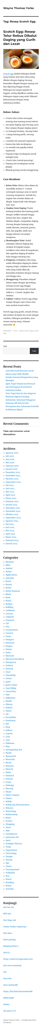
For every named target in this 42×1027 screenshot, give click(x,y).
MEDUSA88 (8, 998)
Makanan (10, 743)
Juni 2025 (10, 488)
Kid (7, 724)
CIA (7, 623)
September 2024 (13, 517)
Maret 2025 (11, 498)
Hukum (9, 707)
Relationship (11, 814)
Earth (8, 652)
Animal (9, 568)
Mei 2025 (10, 492)
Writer (9, 885)
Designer (10, 639)
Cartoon (9, 613)
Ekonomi (10, 656)
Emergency (11, 662)
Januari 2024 (11, 543)
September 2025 (13, 482)
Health (9, 701)
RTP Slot (7, 913)
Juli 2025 (10, 485)
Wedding (10, 882)
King (8, 727)
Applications (11, 575)
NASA (8, 772)
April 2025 (10, 495)
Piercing (9, 788)
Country (9, 633)
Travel (8, 866)
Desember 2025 (13, 472)
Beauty (9, 584)
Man (8, 746)
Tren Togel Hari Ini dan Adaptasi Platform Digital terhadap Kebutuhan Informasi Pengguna (21, 396)
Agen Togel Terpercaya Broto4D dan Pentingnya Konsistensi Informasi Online (20, 387)
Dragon (9, 646)
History (9, 704)
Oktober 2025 (12, 479)
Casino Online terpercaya (14, 926)
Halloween (10, 698)
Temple (9, 856)
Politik (9, 801)
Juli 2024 (10, 524)
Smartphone (11, 834)
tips (7, 863)
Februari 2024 (12, 540)
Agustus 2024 (12, 521)
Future (9, 678)
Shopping (10, 824)
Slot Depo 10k (9, 920)
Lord (8, 737)
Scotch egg (8, 74)
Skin (8, 830)
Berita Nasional (13, 591)
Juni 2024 (10, 527)
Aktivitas (10, 562)
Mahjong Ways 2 (11, 946)
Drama (9, 649)
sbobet (6, 1004)
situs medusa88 (10, 985)
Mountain (10, 759)
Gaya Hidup (11, 688)
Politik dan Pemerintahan (17, 805)
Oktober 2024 (12, 514)
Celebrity (10, 617)
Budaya (9, 604)
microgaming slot (14, 749)
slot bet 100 (8, 907)
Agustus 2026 (12, 453)
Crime (8, 636)
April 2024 (10, 534)
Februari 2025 (12, 501)
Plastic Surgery (12, 795)
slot (5, 972)
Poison (9, 798)
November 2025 (13, 475)
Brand (8, 600)
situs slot (7, 978)
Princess (9, 808)
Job (7, 714)
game (8, 681)
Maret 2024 (11, 537)
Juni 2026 (10, 459)
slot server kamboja (12, 965)
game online (11, 685)
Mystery (9, 769)
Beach (8, 581)
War (7, 876)
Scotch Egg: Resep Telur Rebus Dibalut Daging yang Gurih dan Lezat (20, 38)
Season (9, 821)
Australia (10, 578)
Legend (9, 733)
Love (8, 740)
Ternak (9, 860)
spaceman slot (12, 837)
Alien (8, 565)
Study (8, 847)
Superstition (11, 850)
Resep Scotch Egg (26, 331)
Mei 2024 (10, 530)
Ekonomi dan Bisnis (15, 659)
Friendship (11, 675)
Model (8, 753)
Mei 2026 (10, 462)
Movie (8, 762)
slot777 (6, 952)
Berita (8, 588)
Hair (8, 694)
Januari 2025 (11, 504)
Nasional (10, 775)
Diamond (10, 643)
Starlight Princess (14, 843)
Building (9, 607)
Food (15, 331)
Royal (8, 817)
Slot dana (7, 933)
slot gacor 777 (9, 1011)
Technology (11, 853)
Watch (9, 879)
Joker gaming (9, 939)
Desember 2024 (13, 508)
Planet (9, 792)
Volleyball (10, 873)
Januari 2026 (12, 469)
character (10, 620)
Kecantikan (11, 717)
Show (8, 827)
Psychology (11, 811)
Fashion (9, 665)
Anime (9, 571)
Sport (8, 840)
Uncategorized (12, 869)
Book (8, 597)
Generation (11, 691)
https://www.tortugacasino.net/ (18, 959)
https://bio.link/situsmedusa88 (17, 991)
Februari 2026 (12, 466)
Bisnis (8, 594)
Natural (9, 779)
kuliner (9, 730)
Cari (5, 346)
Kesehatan (11, 720)
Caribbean (10, 610)
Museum (10, 766)
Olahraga (10, 785)
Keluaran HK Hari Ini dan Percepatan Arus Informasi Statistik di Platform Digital (22, 406)
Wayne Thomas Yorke (18, 8)
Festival (9, 669)
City (7, 626)
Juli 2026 (10, 456)
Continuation (12, 630)
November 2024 (13, 511)
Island (8, 711)
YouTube (10, 889)
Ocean (8, 782)
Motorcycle (11, 756)
